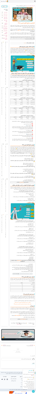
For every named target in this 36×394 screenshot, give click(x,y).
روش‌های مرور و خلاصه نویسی (5, 28)
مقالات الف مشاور (28, 5)
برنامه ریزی (5, 12)
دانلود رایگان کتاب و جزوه (5, 18)
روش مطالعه (5, 26)
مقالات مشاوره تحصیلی (5, 39)
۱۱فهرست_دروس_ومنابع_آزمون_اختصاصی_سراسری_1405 (23, 302)
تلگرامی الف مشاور (17, 315)
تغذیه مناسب (5, 15)
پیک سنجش (5, 14)
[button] (35, 1)
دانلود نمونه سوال (5, 21)
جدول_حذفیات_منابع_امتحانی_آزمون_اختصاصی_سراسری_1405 (22, 304)
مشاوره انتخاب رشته (13, 378)
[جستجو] (6, 6)
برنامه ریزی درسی (21, 182)
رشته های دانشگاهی (5, 24)
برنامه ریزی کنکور (19, 260)
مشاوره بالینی (5, 30)
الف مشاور (33, 5)
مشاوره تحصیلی (13, 376)
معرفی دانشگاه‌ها (5, 33)
